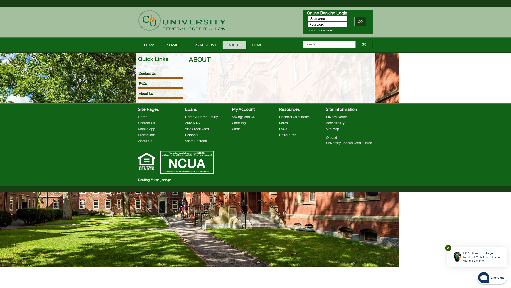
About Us (146, 94)
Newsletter (287, 135)
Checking (239, 123)
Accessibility (335, 123)
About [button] (234, 45)
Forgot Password (320, 30)
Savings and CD (243, 117)
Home (257, 45)
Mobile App (146, 129)
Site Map (332, 129)
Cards (236, 129)
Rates (283, 123)
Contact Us (147, 74)
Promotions (146, 135)
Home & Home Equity (201, 117)
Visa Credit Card (197, 129)
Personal (191, 135)
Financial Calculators (294, 117)
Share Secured (196, 141)
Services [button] (174, 45)
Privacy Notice (337, 117)
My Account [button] (205, 45)
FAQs (143, 84)
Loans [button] (149, 45)
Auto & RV (192, 123)
